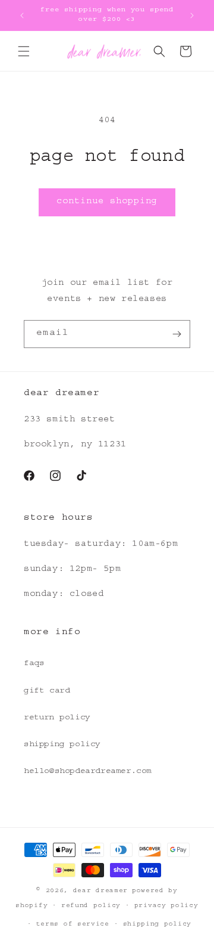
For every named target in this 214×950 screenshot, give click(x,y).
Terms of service (72, 924)
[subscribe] (176, 334)
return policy (57, 718)
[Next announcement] (192, 15)
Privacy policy (166, 906)
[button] (24, 51)
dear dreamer (100, 891)
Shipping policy (157, 924)
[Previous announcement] (22, 15)
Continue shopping (107, 202)
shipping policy (62, 745)
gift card (47, 691)
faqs (34, 664)
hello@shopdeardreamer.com (88, 772)
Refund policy (91, 906)
